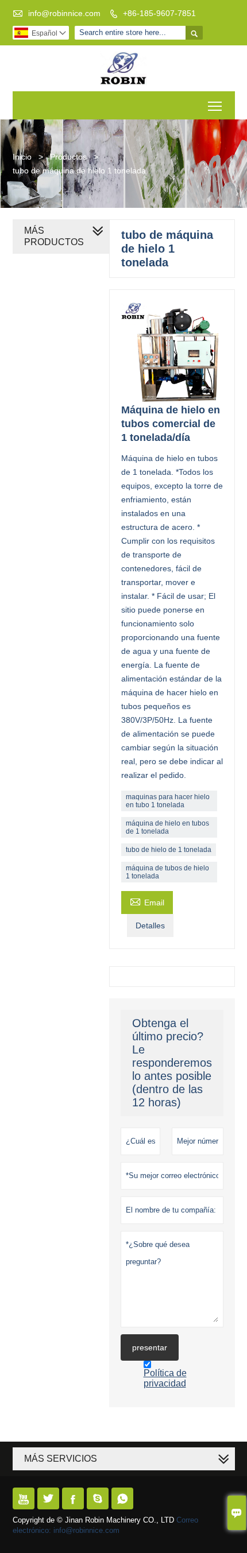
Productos (68, 156)
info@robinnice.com (64, 13)
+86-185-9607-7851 (159, 13)
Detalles (150, 925)
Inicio (22, 156)
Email (147, 901)
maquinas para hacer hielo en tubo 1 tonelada (168, 801)
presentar (149, 1347)
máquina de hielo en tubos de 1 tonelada (167, 827)
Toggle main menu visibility (215, 105)
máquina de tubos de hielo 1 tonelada (167, 872)
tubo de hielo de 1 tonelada (168, 850)
